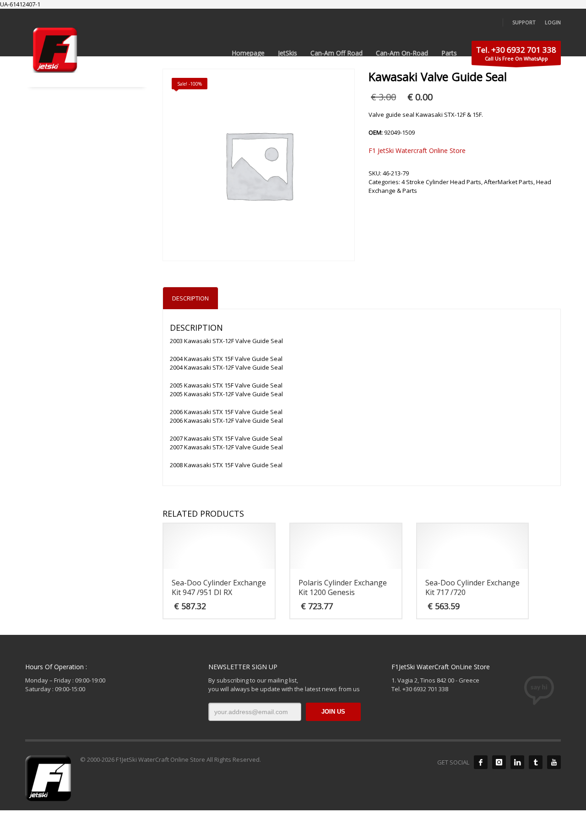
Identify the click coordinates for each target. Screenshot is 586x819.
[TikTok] (536, 762)
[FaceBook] (481, 762)
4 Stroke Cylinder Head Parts (441, 182)
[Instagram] (499, 762)
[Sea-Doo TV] (554, 762)
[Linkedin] (517, 762)
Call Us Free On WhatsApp (516, 53)
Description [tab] (190, 298)
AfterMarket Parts (508, 182)
